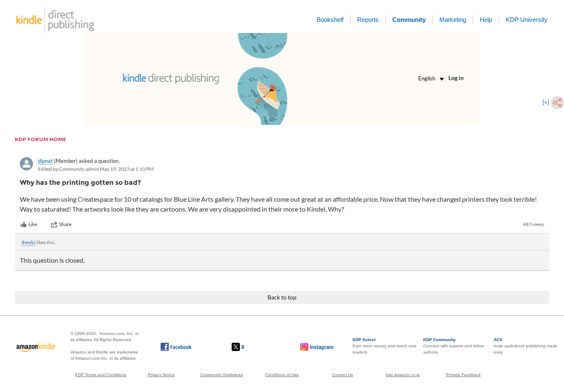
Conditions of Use (282, 374)
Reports (368, 19)
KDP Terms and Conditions (100, 374)
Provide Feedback (463, 374)
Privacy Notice (161, 374)
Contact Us (342, 374)
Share (65, 224)
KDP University (526, 19)
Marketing (452, 19)
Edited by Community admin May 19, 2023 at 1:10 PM (96, 169)
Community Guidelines (221, 374)
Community (409, 19)
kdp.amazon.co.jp (403, 374)
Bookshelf (330, 19)
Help (486, 19)
